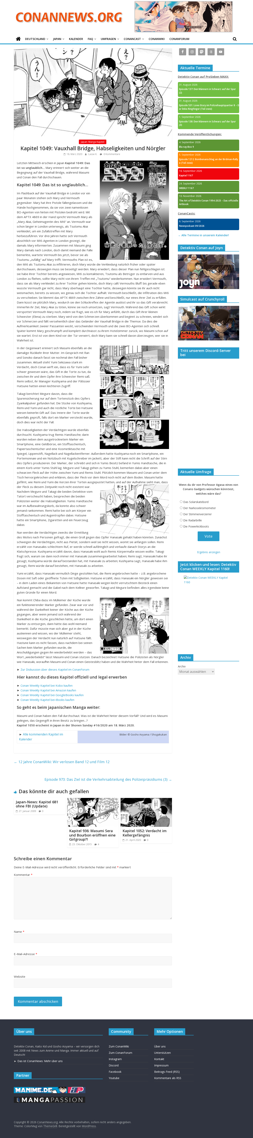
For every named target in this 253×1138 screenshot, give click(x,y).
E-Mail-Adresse (25, 954)
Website (19, 976)
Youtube (114, 1078)
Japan (57, 39)
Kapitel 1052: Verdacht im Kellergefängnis (145, 832)
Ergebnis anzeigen (208, 552)
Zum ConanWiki (119, 1046)
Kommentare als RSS (167, 1078)
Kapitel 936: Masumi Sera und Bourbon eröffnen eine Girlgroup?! (92, 835)
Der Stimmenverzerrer (197, 514)
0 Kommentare (111, 154)
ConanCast (132, 39)
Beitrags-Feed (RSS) (167, 1072)
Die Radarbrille (192, 520)
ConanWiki (157, 39)
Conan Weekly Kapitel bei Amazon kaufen (48, 690)
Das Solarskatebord (196, 502)
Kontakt (159, 1059)
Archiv (182, 666)
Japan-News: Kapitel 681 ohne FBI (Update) (37, 804)
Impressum (161, 1065)
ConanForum (179, 39)
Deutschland (35, 39)
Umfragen (108, 39)
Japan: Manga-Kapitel (92, 142)
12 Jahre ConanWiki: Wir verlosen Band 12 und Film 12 (62, 761)
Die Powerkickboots (196, 526)
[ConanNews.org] (18, 39)
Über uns (160, 1046)
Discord (114, 1065)
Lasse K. (93, 154)
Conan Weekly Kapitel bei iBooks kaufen (47, 700)
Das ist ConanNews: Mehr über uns (40, 1061)
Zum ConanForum (120, 1053)
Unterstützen (162, 1053)
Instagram (115, 1059)
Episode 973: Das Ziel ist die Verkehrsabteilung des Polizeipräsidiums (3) (108, 779)
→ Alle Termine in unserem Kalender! (203, 235)
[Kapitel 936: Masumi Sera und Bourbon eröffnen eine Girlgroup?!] (93, 800)
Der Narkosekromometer (199, 508)
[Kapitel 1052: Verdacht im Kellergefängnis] (146, 800)
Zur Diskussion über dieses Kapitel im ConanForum (55, 669)
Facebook (115, 1072)
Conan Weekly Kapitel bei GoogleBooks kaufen (52, 695)
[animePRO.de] (76, 1089)
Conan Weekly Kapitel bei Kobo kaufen (47, 685)
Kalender (76, 39)
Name (19, 932)
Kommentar (23, 875)
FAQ (90, 39)
